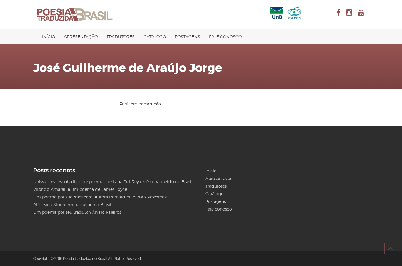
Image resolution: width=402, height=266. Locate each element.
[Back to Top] (390, 248)
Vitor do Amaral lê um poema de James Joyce (80, 189)
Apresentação (81, 36)
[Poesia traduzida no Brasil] (75, 14)
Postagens (187, 36)
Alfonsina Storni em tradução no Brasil (72, 204)
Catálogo (155, 36)
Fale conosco (225, 36)
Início (48, 36)
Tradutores (121, 36)
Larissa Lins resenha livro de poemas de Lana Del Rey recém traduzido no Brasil (112, 181)
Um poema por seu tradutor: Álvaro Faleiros (77, 212)
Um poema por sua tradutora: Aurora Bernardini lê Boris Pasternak (100, 196)
